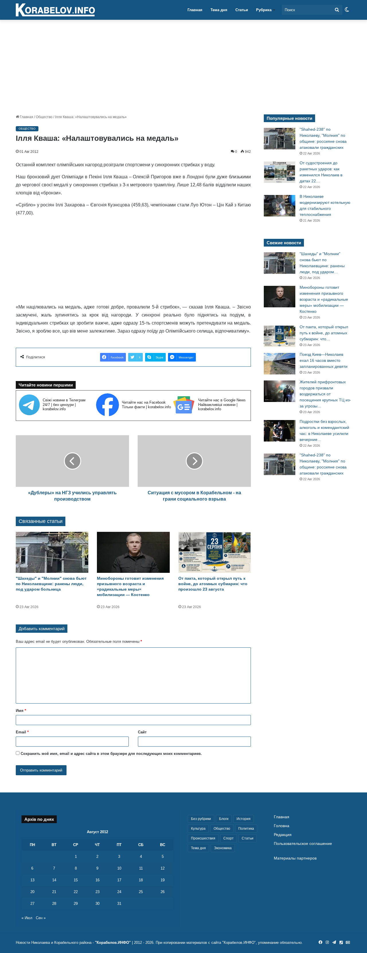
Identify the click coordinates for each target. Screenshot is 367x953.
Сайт (142, 732)
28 (54, 903)
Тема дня (218, 10)
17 (119, 880)
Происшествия (203, 838)
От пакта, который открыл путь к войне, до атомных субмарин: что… (324, 333)
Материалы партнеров (295, 858)
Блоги (224, 819)
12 (163, 868)
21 (54, 892)
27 (32, 903)
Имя (21, 710)
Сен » (41, 918)
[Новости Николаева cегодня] (55, 10)
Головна (281, 826)
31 (119, 903)
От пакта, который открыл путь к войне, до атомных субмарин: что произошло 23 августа (212, 583)
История (244, 819)
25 (141, 892)
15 (76, 880)
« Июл (27, 918)
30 (97, 903)
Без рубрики (201, 819)
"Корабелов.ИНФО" (113, 942)
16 (97, 880)
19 (163, 880)
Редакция (283, 835)
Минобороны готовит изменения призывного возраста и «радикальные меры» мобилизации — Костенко (324, 299)
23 (97, 892)
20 (32, 892)
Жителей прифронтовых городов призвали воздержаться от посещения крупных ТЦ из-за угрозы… (325, 394)
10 (119, 868)
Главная (195, 10)
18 (141, 880)
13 (32, 880)
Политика (246, 829)
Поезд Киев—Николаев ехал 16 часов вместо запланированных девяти (324, 360)
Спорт (228, 838)
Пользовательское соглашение (303, 843)
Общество (44, 117)
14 (54, 880)
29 (76, 903)
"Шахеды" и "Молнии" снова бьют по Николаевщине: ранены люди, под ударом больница (51, 583)
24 (119, 892)
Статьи (241, 10)
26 (163, 892)
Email (22, 732)
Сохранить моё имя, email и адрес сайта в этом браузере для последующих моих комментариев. (111, 753)
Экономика (223, 848)
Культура (198, 829)
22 (76, 892)
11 (141, 868)
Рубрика (264, 10)
